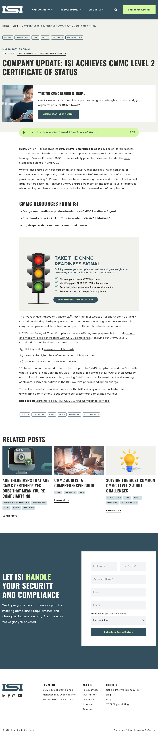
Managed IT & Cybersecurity (59, 694)
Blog (15, 25)
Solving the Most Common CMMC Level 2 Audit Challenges (130, 485)
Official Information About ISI (123, 689)
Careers (87, 704)
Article (45, 37)
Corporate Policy (123, 730)
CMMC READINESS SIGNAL (58, 114)
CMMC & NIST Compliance (58, 689)
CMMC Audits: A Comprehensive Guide (74, 482)
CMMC (35, 37)
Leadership (89, 699)
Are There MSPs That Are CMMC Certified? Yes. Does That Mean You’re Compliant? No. (25, 488)
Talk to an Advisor (139, 9)
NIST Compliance (74, 37)
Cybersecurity (22, 37)
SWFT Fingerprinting (117, 704)
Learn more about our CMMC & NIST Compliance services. (72, 401)
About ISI (95, 9)
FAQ (108, 699)
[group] (79, 132)
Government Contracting (16, 503)
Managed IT (57, 37)
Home (5, 25)
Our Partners (90, 694)
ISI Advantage (91, 689)
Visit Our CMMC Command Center (63, 225)
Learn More (9, 515)
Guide (81, 492)
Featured (8, 37)
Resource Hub (69, 9)
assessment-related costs (59, 349)
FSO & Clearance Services (58, 699)
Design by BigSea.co (145, 730)
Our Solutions (41, 9)
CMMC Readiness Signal (99, 211)
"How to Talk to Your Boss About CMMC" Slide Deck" (75, 218)
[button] (24, 132)
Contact (88, 709)
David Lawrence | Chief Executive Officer (41, 53)
